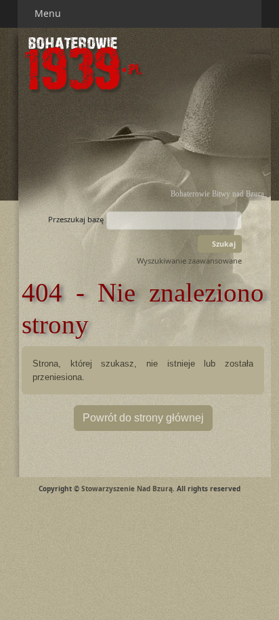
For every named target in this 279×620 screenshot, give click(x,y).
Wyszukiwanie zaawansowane (189, 260)
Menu (49, 13)
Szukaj (223, 244)
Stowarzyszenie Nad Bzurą (127, 488)
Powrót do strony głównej (143, 417)
